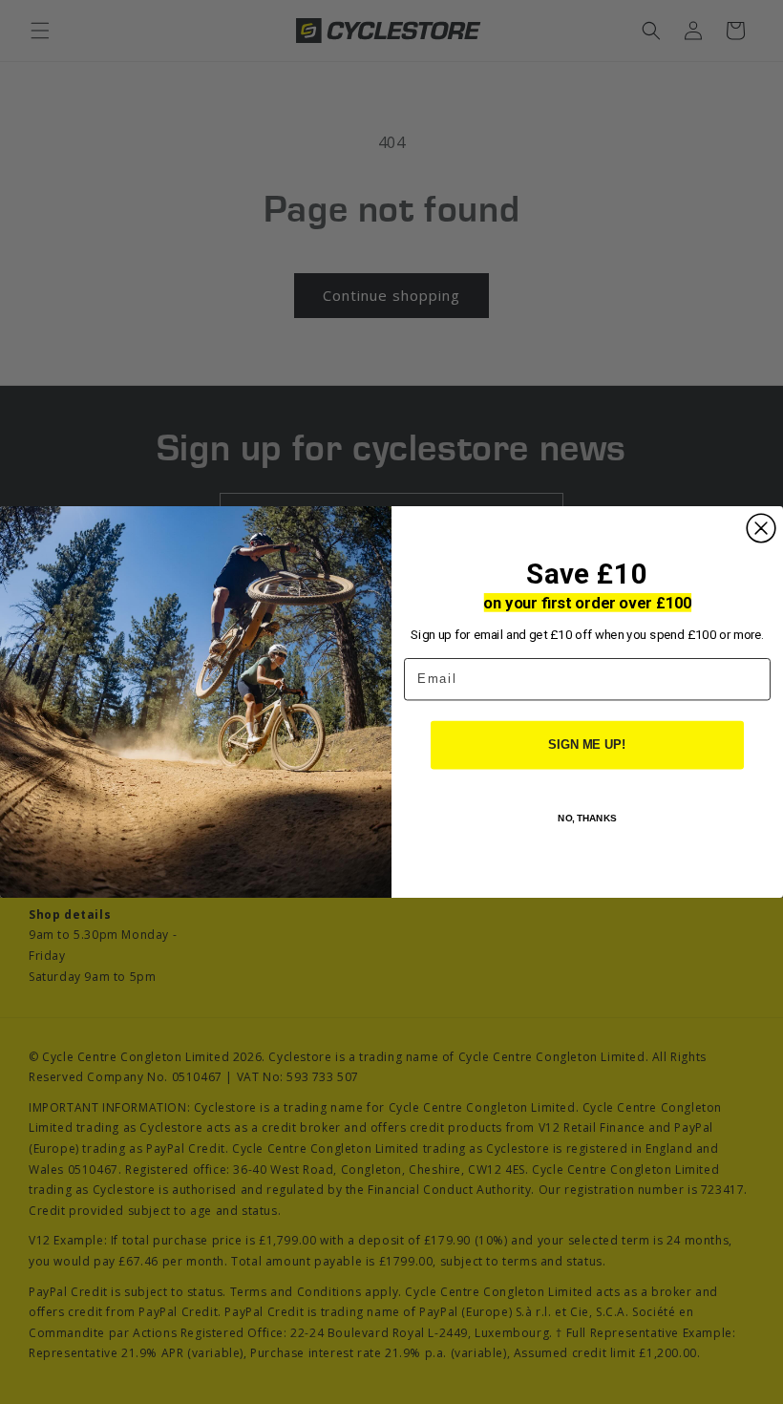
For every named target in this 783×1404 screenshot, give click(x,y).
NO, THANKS (587, 818)
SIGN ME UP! (586, 745)
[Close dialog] (761, 528)
